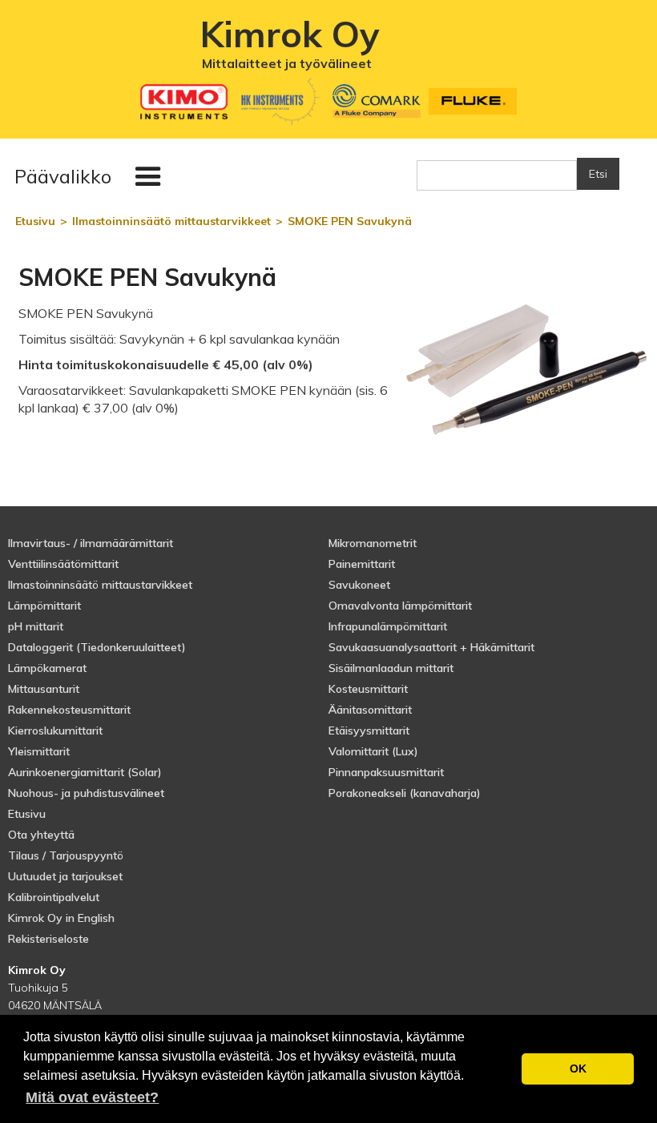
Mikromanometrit (372, 543)
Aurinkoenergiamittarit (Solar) (85, 772)
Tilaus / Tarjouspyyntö (65, 855)
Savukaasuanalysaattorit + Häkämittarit (431, 647)
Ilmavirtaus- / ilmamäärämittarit (90, 543)
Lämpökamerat (47, 668)
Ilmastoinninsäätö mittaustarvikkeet (100, 585)
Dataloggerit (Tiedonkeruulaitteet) (97, 647)
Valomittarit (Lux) (373, 751)
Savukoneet (359, 585)
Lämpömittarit (44, 605)
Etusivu (27, 814)
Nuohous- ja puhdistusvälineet (86, 793)
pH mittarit (35, 626)
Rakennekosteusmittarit (69, 709)
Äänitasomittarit (370, 709)
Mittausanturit (43, 689)
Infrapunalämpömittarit (387, 626)
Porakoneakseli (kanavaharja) (404, 793)
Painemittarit (361, 564)
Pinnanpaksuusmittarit (386, 772)
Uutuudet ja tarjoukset (65, 876)
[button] (91, 177)
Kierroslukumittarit (55, 730)
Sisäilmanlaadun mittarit (390, 668)
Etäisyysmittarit (368, 730)
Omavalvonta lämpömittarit (400, 605)
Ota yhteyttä (41, 834)
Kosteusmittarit (368, 689)
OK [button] (578, 1068)
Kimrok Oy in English (61, 918)
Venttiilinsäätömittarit (63, 564)
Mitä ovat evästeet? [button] (92, 1097)
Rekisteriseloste (48, 939)
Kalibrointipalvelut (53, 897)
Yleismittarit (39, 751)
